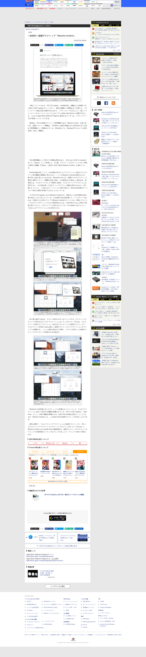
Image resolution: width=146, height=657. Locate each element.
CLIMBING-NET (70, 618)
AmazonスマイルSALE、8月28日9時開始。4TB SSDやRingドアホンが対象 (110, 289)
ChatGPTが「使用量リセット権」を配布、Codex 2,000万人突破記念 (110, 249)
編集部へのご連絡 (66, 634)
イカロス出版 (84, 599)
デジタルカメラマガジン (33, 621)
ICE (99, 599)
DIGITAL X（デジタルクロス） (52, 613)
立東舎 (67, 610)
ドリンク (65, 451)
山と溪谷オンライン (71, 616)
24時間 (102, 25)
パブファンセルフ (105, 613)
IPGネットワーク (102, 616)
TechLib (85, 627)
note (70, 45)
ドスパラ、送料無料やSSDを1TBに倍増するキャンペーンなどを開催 (110, 266)
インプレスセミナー (49, 610)
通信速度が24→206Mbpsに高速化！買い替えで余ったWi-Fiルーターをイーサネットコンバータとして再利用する (107, 43)
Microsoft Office (106, 8)
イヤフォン (35, 451)
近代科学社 (67, 621)
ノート (35, 443)
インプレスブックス (49, 621)
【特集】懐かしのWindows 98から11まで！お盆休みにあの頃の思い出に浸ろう (110, 362)
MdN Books (86, 618)
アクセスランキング (102, 22)
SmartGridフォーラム (49, 601)
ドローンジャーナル (32, 613)
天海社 (102, 601)
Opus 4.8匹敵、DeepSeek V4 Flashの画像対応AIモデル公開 (110, 259)
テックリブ (84, 624)
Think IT (29, 601)
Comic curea (103, 604)
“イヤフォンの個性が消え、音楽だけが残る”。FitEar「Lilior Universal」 (110, 60)
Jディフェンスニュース (89, 604)
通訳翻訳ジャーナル (88, 607)
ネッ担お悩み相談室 (32, 616)
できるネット (30, 624)
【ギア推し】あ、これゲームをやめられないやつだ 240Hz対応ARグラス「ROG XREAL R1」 (107, 34)
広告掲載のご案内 (55, 634)
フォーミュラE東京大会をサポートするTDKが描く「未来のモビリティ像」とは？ (110, 81)
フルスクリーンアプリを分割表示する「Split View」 (67, 538)
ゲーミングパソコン (71, 8)
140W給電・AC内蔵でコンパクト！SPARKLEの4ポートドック (110, 281)
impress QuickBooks (105, 607)
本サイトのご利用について (32, 634)
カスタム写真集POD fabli (107, 621)
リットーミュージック (71, 601)
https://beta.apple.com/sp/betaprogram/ (40, 556)
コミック (80, 451)
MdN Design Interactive (89, 621)
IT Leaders (30, 610)
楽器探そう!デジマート (72, 604)
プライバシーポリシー (79, 634)
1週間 (110, 25)
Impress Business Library (50, 607)
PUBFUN (100, 610)
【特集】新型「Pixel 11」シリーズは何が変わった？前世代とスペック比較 (110, 348)
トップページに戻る (57, 586)
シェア (50, 45)
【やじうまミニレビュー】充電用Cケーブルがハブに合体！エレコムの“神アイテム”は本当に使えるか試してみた (107, 39)
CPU (98, 8)
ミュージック (50, 451)
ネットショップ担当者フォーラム (53, 604)
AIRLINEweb (86, 601)
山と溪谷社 (67, 613)
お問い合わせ (44, 634)
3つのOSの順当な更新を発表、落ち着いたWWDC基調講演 (47, 573)
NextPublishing (48, 624)
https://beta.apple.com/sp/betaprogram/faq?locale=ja (44, 560)
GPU (92, 8)
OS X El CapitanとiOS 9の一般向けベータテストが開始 (64, 494)
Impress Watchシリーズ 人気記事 (107, 296)
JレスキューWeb (87, 610)
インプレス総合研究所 (33, 607)
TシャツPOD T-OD (71, 607)
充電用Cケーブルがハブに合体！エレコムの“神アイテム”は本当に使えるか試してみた (110, 219)
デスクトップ (50, 443)
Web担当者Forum (31, 604)
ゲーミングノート (84, 8)
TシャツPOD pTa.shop (106, 618)
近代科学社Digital (70, 624)
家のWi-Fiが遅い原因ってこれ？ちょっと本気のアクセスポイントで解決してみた (110, 240)
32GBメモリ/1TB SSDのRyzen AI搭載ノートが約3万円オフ (110, 134)
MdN (82, 616)
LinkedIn (80, 45)
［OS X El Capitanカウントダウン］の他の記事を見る (57, 546)
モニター (60, 8)
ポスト (36, 45)
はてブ (60, 45)
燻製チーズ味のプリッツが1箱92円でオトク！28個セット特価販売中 (110, 141)
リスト (42, 45)
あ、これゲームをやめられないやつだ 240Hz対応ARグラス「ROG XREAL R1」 (110, 207)
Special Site (100, 54)
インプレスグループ (99, 634)
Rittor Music (67, 599)
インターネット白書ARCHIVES (35, 627)
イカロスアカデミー (88, 613)
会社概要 (90, 634)
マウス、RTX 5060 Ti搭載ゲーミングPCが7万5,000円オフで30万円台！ (110, 67)
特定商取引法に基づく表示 (114, 634)
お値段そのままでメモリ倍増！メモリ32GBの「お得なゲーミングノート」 (110, 88)
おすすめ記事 (100, 328)
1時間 (95, 25)
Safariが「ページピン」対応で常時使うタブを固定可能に (47, 538)
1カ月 (117, 25)
